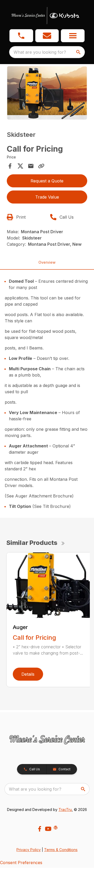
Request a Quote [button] (47, 180)
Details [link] (27, 674)
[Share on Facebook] (10, 166)
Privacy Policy (28, 849)
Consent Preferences (21, 862)
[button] (21, 35)
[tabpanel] (47, 93)
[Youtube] (48, 829)
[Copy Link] (41, 166)
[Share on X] (20, 166)
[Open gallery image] (47, 93)
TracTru (65, 809)
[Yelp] (56, 827)
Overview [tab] (47, 262)
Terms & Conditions (61, 849)
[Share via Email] (31, 166)
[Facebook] (39, 829)
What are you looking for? (40, 52)
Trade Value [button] (47, 197)
